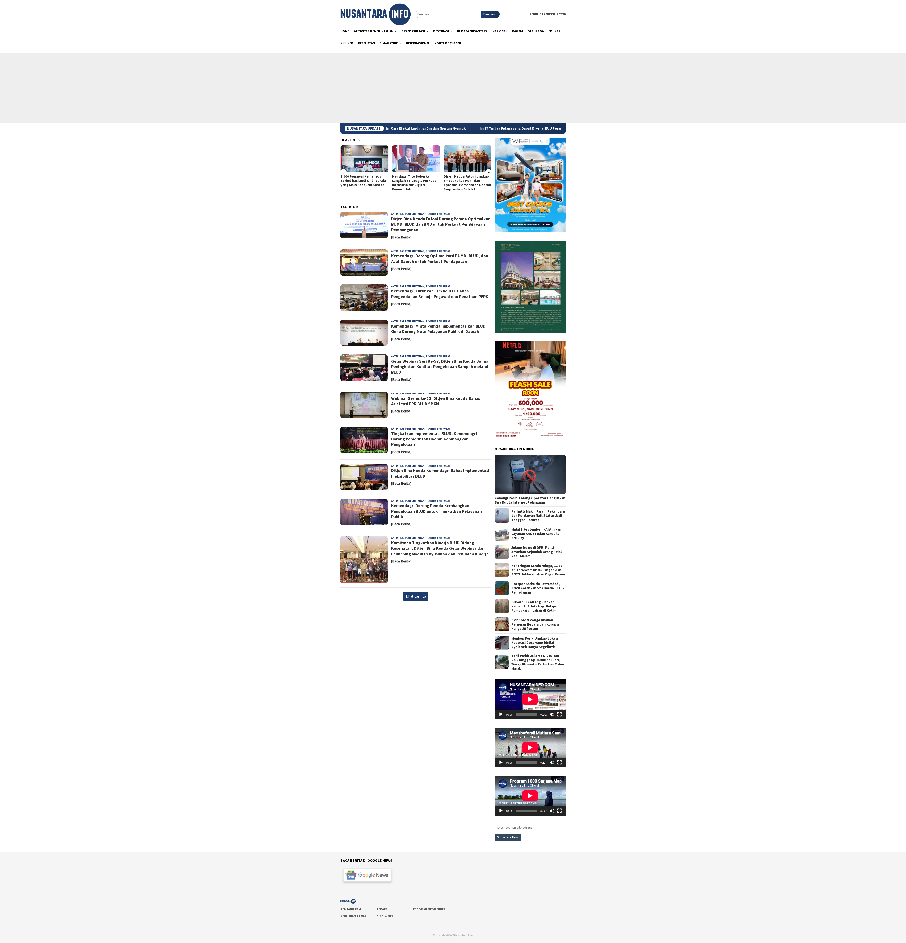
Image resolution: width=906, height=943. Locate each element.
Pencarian (490, 14)
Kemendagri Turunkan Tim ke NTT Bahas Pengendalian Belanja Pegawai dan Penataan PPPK (439, 293)
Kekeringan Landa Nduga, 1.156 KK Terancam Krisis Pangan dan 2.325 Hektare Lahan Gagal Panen (538, 570)
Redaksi (383, 909)
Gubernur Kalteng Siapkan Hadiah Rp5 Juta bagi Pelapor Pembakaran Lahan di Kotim (535, 606)
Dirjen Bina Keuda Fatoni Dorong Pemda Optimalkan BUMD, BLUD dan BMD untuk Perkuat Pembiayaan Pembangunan (441, 224)
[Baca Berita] (401, 237)
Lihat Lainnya (416, 596)
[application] (530, 699)
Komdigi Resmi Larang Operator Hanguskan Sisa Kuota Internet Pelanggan (530, 500)
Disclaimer (385, 916)
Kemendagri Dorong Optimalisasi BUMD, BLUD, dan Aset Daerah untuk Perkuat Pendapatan (439, 258)
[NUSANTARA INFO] (375, 14)
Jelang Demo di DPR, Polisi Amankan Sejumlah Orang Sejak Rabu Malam (536, 551)
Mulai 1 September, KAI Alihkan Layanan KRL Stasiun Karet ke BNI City (536, 533)
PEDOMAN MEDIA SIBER (429, 909)
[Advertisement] (453, 88)
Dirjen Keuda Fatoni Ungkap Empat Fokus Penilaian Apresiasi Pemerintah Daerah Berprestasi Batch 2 (415, 182)
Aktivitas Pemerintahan (407, 214)
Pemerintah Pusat (438, 214)
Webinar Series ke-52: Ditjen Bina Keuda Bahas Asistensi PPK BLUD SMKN (435, 401)
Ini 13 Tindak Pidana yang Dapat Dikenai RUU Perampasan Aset (451, 128)
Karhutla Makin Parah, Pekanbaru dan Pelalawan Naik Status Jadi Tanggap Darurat (538, 515)
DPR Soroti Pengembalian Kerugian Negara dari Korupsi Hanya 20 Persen (535, 624)
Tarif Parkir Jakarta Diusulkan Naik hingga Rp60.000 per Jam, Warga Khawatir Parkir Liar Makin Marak (537, 662)
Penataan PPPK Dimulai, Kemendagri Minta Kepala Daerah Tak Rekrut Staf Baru (467, 180)
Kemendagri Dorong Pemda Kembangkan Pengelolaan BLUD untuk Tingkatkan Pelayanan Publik (436, 511)
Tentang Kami (351, 909)
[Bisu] (551, 714)
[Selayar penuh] (559, 714)
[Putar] (501, 714)
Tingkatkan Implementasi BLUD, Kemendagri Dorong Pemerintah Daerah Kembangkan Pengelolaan (434, 439)
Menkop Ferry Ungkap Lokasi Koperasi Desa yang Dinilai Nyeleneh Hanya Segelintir (534, 642)
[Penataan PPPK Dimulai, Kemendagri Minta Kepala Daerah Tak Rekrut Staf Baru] (467, 158)
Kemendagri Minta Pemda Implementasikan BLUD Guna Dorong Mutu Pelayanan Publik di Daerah (438, 328)
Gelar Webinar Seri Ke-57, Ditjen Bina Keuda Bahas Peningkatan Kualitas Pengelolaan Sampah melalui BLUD (439, 366)
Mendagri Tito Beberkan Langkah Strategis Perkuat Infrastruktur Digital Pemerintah (362, 182)
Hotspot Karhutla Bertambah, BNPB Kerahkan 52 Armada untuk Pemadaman (537, 588)
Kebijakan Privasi (353, 916)
